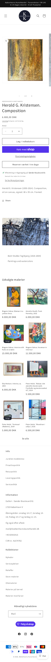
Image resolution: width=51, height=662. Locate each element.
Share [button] (8, 200)
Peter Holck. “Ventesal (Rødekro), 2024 (11, 425)
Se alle (25, 438)
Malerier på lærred (14, 589)
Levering (5, 121)
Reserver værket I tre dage (25, 164)
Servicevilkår (11, 484)
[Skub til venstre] (19, 96)
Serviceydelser (12, 563)
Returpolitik (11, 471)
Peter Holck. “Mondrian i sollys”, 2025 (35, 425)
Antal (4, 125)
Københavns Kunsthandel (28, 657)
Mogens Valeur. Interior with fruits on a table (13, 348)
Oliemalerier (11, 583)
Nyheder (9, 557)
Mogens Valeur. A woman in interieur (36, 348)
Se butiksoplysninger (14, 180)
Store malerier (12, 576)
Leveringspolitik (13, 478)
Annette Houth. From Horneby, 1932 (34, 312)
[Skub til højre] (32, 96)
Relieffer (9, 570)
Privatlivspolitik (13, 465)
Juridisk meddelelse (15, 459)
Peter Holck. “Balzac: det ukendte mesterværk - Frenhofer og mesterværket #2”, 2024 (36, 387)
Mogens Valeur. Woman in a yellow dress (12, 312)
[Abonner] (40, 614)
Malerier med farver (15, 596)
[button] (6, 16)
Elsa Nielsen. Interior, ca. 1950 (11, 385)
